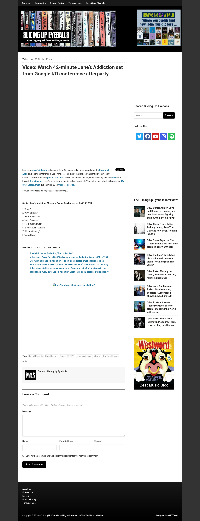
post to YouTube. (55, 177)
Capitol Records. (66, 185)
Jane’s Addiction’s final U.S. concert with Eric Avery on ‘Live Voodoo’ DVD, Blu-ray (69, 264)
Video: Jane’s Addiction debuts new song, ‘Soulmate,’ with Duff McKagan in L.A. (68, 268)
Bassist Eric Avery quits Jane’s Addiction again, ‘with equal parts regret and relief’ (69, 272)
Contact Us (40, 3)
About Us (26, 3)
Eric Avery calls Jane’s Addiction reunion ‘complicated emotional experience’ (67, 261)
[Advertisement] (156, 74)
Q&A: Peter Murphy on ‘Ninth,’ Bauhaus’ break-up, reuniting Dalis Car (161, 274)
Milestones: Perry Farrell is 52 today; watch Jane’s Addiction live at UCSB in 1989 (69, 257)
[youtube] (155, 136)
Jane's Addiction (84, 356)
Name (25, 441)
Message (26, 411)
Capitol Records (35, 356)
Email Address (66, 441)
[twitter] (139, 136)
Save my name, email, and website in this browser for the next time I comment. (62, 456)
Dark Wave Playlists (95, 3)
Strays (114, 177)
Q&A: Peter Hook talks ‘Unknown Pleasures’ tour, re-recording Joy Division (161, 322)
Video (25, 59)
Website (97, 441)
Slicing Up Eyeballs (57, 371)
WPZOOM (173, 515)
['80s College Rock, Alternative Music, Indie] (68, 29)
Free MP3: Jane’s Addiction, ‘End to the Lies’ (51, 253)
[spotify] (171, 136)
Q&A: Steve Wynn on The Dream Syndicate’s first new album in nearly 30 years (162, 243)
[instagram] (163, 136)
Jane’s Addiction (40, 170)
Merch (25, 496)
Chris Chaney (35, 181)
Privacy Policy (57, 3)
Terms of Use (75, 3)
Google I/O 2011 (67, 356)
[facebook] (147, 136)
